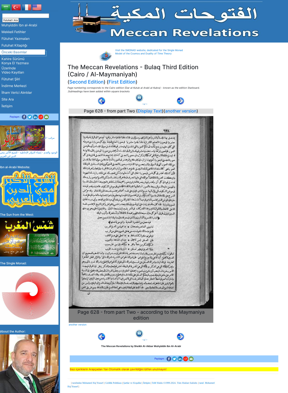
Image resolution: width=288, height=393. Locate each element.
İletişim (7, 106)
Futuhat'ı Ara (10, 20)
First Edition (122, 82)
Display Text (150, 111)
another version (180, 111)
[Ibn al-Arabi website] (29, 188)
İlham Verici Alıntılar (17, 92)
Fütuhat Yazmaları (16, 39)
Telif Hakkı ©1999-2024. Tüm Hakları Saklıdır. (175, 383)
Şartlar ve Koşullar (132, 383)
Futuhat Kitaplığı (14, 45)
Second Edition (86, 82)
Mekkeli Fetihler (14, 32)
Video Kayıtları (13, 72)
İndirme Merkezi (14, 86)
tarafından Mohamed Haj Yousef (87, 383)
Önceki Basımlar (14, 52)
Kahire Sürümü (13, 59)
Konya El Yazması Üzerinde (15, 65)
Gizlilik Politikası (113, 383)
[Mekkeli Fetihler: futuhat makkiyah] (166, 20)
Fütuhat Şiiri (11, 79)
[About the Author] (29, 375)
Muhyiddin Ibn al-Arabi (19, 25)
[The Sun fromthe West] (29, 236)
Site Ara (8, 99)
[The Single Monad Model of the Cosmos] (29, 295)
